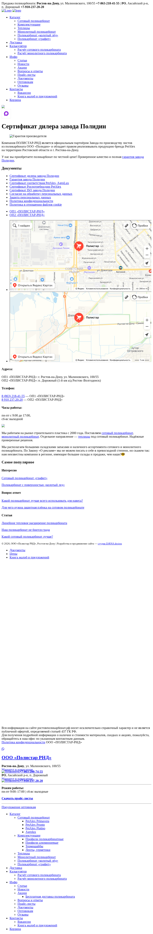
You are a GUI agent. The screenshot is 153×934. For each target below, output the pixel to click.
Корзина (15, 100)
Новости (23, 64)
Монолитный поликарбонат (37, 31)
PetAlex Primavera (37, 821)
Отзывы (23, 85)
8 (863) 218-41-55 (13, 396)
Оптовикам (25, 82)
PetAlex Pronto (35, 824)
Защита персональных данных (30, 197)
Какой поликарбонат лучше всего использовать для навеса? (42, 500)
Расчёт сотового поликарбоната (39, 49)
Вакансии (24, 92)
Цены (13, 553)
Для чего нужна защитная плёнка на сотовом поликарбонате (43, 507)
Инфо (13, 56)
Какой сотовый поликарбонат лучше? (27, 536)
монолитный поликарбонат (20, 436)
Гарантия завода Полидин (27, 179)
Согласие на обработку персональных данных (41, 193)
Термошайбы (34, 846)
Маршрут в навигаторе (18, 769)
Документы (25, 78)
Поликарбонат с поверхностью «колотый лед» (33, 485)
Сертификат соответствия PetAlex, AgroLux (39, 183)
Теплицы (24, 28)
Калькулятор (18, 46)
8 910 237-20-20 (12, 399)
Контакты (16, 89)
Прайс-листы (26, 74)
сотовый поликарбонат (117, 433)
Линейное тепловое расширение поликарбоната (34, 523)
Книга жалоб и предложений (37, 96)
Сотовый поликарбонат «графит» (24, 478)
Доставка (16, 42)
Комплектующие (29, 24)
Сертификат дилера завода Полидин (34, 175)
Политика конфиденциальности (31, 201)
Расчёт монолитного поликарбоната (42, 53)
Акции (22, 67)
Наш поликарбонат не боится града (26, 529)
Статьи (22, 60)
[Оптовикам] (3, 107)
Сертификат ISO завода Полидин (32, 190)
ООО (26, 757)
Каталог (15, 17)
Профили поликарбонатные (45, 839)
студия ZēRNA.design (110, 543)
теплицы (84, 436)
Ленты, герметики (38, 850)
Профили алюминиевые (42, 842)
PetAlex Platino (35, 828)
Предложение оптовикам (19, 807)
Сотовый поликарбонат (34, 21)
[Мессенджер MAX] (6, 113)
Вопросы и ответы (30, 71)
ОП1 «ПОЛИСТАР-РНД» (27, 211)
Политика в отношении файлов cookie (36, 204)
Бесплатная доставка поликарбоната (50, 896)
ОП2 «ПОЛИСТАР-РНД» (27, 215)
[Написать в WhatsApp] (76, 749)
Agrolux (31, 832)
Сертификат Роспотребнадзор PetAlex (35, 186)
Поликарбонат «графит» (34, 39)
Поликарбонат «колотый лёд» (38, 35)
